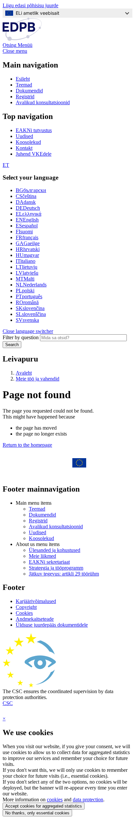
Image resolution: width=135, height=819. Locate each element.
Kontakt (24, 148)
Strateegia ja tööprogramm (56, 568)
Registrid (25, 96)
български (31, 190)
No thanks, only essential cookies (37, 812)
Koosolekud (28, 142)
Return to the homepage (27, 445)
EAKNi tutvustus (34, 130)
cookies (55, 799)
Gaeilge (28, 243)
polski (25, 290)
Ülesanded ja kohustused (54, 550)
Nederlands (31, 284)
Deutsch (28, 208)
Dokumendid (29, 90)
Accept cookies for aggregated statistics (43, 806)
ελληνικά (28, 214)
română (27, 302)
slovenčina (30, 308)
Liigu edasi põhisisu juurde (30, 5)
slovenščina (31, 314)
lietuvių (26, 267)
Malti (25, 279)
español (27, 225)
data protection (88, 799)
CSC (8, 703)
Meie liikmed (42, 556)
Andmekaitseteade (35, 619)
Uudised (24, 136)
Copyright (26, 607)
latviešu (27, 273)
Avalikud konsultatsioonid (43, 102)
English (27, 220)
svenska (27, 320)
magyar (27, 255)
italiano (25, 261)
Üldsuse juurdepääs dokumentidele (52, 625)
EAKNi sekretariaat (49, 562)
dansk (26, 202)
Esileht (23, 79)
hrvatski (28, 249)
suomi (24, 231)
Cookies (24, 613)
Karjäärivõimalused (36, 601)
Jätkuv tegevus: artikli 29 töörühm (64, 573)
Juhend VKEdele (33, 154)
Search (12, 344)
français (27, 237)
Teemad (24, 85)
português (29, 296)
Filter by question (21, 337)
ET (6, 165)
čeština (26, 196)
